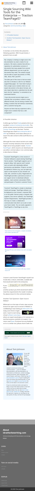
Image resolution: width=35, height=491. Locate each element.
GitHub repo (4, 480)
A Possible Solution (13, 35)
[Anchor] (19, 35)
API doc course (4, 452)
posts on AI (11, 381)
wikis (24, 26)
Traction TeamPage (9, 129)
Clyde (19, 123)
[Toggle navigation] (32, 3)
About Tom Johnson (9, 47)
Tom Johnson (9, 24)
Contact (3, 455)
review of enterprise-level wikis (19, 125)
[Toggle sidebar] (24, 3)
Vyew (12, 321)
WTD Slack (3, 466)
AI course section (22, 381)
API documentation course (18, 377)
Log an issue (4, 483)
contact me (17, 391)
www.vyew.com (27, 309)
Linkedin (3, 469)
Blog (2, 450)
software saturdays (14, 315)
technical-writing (16, 26)
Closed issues (4, 485)
